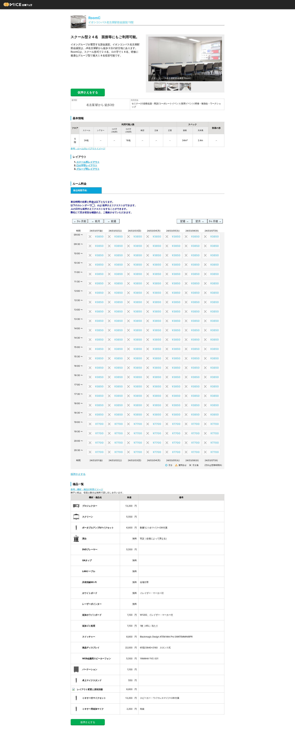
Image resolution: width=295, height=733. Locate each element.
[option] (185, 59)
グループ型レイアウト (88, 168)
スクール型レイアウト (88, 162)
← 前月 (96, 221)
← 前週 (112, 221)
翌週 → (184, 221)
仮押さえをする (88, 92)
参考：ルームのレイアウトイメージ (88, 148)
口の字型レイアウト (87, 165)
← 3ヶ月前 (80, 221)
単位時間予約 (80, 190)
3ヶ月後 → (215, 221)
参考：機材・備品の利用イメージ (87, 489)
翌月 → (199, 221)
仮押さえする (78, 474)
